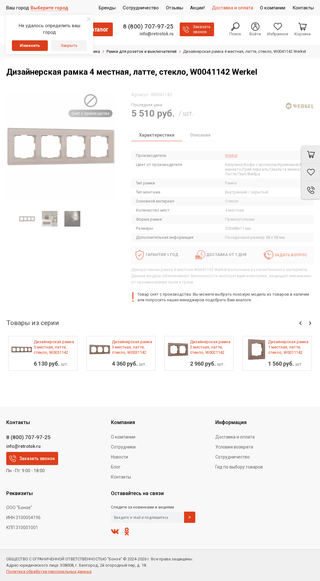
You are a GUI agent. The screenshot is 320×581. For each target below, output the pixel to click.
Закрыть (69, 45)
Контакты (121, 476)
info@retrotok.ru (156, 34)
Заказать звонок (37, 458)
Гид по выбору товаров (239, 466)
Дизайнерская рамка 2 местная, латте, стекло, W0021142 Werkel (210, 347)
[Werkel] (300, 106)
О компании (123, 436)
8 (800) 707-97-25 (148, 26)
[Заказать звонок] (310, 190)
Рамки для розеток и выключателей (142, 51)
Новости (119, 456)
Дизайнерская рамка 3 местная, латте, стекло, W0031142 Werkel (132, 347)
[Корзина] (310, 154)
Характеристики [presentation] (156, 135)
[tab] (156, 135)
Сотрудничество (232, 456)
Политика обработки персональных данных (49, 571)
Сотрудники (123, 446)
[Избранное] (310, 172)
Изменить (30, 45)
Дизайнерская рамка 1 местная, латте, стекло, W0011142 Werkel (288, 347)
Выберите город (49, 8)
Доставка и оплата (235, 436)
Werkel (231, 155)
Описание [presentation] (200, 135)
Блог (116, 466)
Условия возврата (234, 446)
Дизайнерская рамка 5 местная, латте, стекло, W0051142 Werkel (54, 347)
